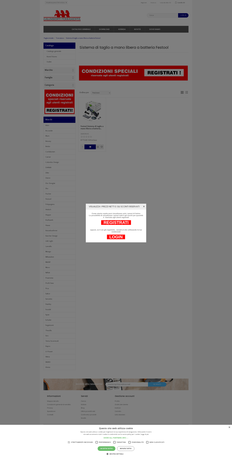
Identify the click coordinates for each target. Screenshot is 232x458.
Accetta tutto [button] (106, 448)
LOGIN (116, 237)
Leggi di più (145, 434)
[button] (116, 437)
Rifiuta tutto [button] (125, 448)
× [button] (229, 427)
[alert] (116, 441)
